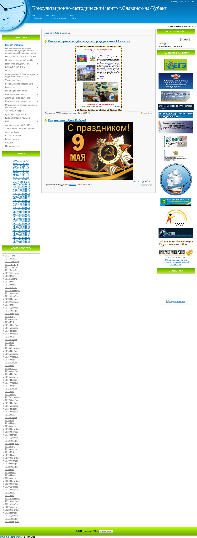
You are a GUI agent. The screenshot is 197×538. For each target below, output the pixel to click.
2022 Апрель (11, 507)
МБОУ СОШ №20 (21, 196)
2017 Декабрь (11, 406)
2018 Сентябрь (12, 429)
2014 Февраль (12, 313)
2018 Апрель (11, 417)
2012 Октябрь (11, 293)
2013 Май (9, 305)
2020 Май (9, 469)
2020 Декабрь (11, 487)
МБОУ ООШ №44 (21, 223)
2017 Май (9, 391)
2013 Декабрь (11, 308)
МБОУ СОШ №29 (21, 210)
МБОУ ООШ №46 (21, 226)
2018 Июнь (10, 423)
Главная (38, 18)
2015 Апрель (11, 339)
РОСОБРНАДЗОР (176, 257)
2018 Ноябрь (11, 435)
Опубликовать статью (11, 537)
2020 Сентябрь (12, 481)
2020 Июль (10, 475)
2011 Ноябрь (11, 267)
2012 (57, 33)
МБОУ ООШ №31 (21, 214)
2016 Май (9, 365)
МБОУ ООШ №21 (21, 198)
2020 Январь (11, 466)
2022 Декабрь (11, 516)
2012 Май (9, 282)
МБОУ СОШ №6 (21, 170)
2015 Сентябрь (12, 348)
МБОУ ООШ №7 (21, 173)
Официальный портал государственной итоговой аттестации (176, 262)
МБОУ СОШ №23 (21, 203)
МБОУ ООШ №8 (21, 175)
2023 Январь (11, 518)
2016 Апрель (11, 362)
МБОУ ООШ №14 (21, 184)
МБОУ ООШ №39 (21, 219)
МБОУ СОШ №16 (21, 186)
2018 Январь (11, 409)
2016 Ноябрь (11, 374)
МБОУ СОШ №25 (21, 205)
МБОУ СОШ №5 (21, 168)
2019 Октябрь (11, 461)
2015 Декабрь (11, 354)
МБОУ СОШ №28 (21, 207)
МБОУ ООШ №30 (21, 212)
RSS (194, 26)
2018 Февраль (12, 412)
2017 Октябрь (11, 400)
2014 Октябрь (11, 325)
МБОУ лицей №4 (21, 166)
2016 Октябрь (11, 371)
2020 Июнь (10, 472)
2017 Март (10, 386)
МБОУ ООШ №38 (21, 216)
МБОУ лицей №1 (21, 161)
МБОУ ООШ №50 (21, 233)
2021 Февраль (12, 490)
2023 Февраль (12, 521)
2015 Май (9, 342)
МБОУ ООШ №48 (21, 228)
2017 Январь (11, 380)
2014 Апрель (11, 319)
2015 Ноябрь (11, 351)
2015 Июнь (10, 345)
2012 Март (10, 276)
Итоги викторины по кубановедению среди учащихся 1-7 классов (89, 41)
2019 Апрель (11, 449)
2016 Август (11, 368)
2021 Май (9, 495)
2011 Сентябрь (12, 261)
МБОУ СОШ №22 (21, 200)
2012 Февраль (12, 273)
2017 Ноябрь (11, 403)
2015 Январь (11, 331)
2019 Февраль (12, 443)
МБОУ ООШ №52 (21, 237)
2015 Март (10, 336)
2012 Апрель (11, 279)
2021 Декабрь (11, 504)
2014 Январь (11, 310)
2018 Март (10, 414)
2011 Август (11, 258)
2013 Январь (11, 299)
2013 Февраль (12, 302)
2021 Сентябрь (12, 498)
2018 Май (9, 420)
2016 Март (10, 360)
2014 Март (10, 316)
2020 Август (11, 478)
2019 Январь (11, 440)
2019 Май (9, 452)
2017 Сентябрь (12, 397)
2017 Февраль (12, 383)
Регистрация (59, 18)
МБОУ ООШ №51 (21, 235)
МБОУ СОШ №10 (21, 179)
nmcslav (72, 113)
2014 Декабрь (11, 328)
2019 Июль (10, 455)
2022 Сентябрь (12, 510)
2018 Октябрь (11, 432)
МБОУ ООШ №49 (21, 230)
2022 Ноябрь (11, 513)
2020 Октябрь (11, 484)
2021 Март (10, 492)
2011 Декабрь (11, 270)
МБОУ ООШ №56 (21, 242)
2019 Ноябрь (11, 464)
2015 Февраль (12, 334)
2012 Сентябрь (12, 290)
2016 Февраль (12, 357)
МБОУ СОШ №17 (21, 189)
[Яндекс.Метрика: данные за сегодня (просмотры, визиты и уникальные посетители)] (175, 301)
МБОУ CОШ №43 (21, 221)
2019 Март (10, 446)
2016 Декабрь (11, 377)
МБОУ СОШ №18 (21, 191)
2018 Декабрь (11, 438)
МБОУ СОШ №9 (21, 177)
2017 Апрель (11, 388)
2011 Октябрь (11, 264)
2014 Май (9, 322)
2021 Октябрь (11, 501)
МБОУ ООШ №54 (21, 240)
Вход (74, 18)
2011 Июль (10, 256)
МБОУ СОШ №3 (21, 163)
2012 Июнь (10, 284)
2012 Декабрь (11, 296)
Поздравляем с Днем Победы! (67, 120)
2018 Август (11, 426)
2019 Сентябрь (12, 458)
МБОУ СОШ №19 (21, 193)
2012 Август (11, 287)
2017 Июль (10, 394)
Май (64, 33)
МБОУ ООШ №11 (21, 182)
